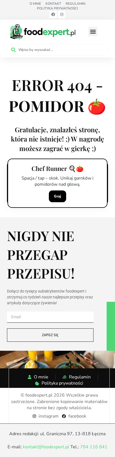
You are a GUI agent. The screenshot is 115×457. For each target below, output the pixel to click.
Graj (57, 196)
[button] (92, 31)
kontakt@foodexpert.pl (46, 447)
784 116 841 (93, 447)
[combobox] (57, 49)
